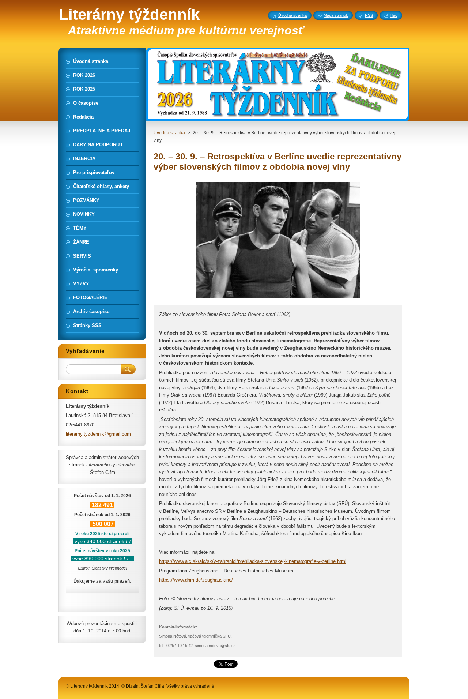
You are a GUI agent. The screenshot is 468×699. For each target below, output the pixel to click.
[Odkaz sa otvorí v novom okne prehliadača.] (277, 299)
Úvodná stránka (169, 133)
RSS (369, 15)
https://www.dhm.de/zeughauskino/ (196, 580)
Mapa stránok (336, 15)
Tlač (393, 15)
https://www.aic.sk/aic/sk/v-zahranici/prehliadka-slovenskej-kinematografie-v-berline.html (252, 561)
